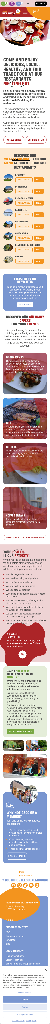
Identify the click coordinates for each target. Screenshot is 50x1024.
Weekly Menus (14, 139)
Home (5, 20)
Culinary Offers (36, 139)
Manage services (24, 992)
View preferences (25, 1014)
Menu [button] (38, 180)
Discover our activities (20, 731)
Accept (25, 999)
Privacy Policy (31, 1021)
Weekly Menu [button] (24, 180)
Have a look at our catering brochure (25, 538)
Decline (25, 1007)
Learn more (25, 305)
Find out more (17, 856)
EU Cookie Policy (18, 1021)
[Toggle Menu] (25, 12)
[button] (45, 969)
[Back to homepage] (11, 12)
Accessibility (41, 4)
